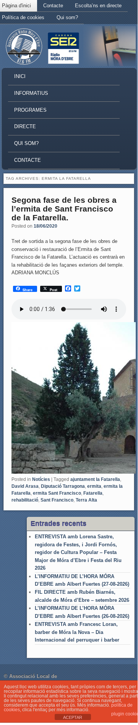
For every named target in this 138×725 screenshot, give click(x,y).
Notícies (41, 479)
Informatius (31, 93)
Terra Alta (86, 500)
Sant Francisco (57, 500)
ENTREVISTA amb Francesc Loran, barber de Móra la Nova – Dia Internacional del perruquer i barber (77, 632)
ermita (94, 486)
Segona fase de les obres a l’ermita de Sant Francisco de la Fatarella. (64, 209)
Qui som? (67, 17)
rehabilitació (24, 500)
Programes (30, 110)
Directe (25, 126)
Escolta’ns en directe (98, 5)
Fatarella (92, 493)
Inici (20, 76)
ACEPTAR (72, 717)
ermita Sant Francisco (57, 493)
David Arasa (25, 486)
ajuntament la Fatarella (95, 479)
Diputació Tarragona (63, 486)
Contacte (53, 5)
